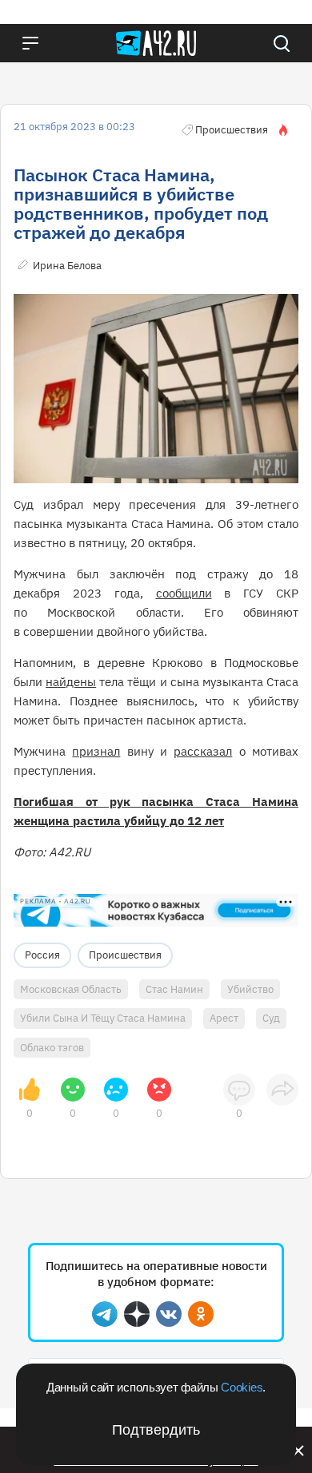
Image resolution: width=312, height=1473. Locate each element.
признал (96, 751)
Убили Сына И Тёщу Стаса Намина (103, 1018)
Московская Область (71, 989)
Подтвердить (156, 1430)
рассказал (203, 751)
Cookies (241, 1387)
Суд (271, 1018)
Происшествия (125, 955)
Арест (224, 1018)
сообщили (184, 593)
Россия (42, 955)
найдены (71, 681)
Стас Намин (174, 989)
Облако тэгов (52, 1047)
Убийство (250, 989)
